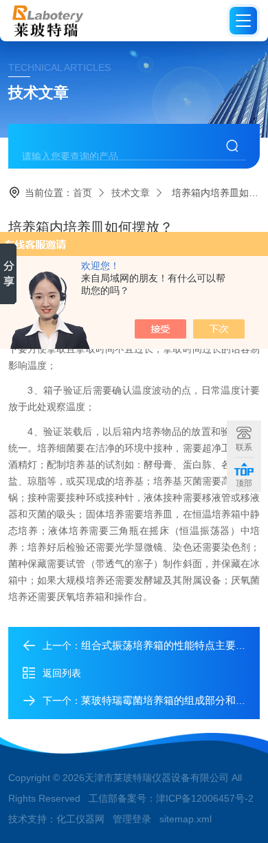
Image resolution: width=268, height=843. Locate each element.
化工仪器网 (80, 818)
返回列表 (62, 673)
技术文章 (130, 192)
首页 (82, 192)
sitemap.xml (185, 818)
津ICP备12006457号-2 (205, 798)
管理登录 (132, 818)
